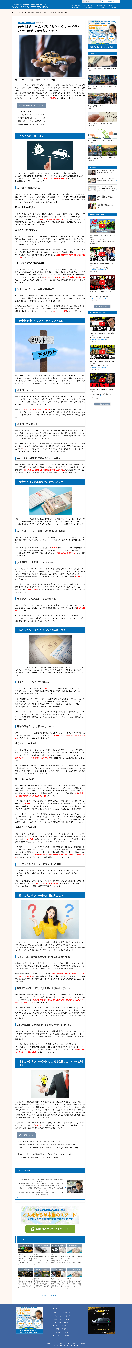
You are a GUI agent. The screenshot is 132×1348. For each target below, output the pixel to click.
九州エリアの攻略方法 (62, 1335)
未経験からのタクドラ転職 (101, 6)
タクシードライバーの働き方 (88, 6)
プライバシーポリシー (71, 1343)
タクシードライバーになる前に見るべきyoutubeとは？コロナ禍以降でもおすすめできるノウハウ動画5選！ (106, 189)
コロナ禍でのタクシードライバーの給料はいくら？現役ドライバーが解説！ (105, 205)
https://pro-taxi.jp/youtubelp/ (98, 269)
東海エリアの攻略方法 (62, 1329)
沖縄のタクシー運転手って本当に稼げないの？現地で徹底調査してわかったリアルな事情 (102, 361)
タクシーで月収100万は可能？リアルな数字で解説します (102, 333)
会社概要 (83, 1343)
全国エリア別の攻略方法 (113, 6)
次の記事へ (54, 1296)
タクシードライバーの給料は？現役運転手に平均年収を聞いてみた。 (105, 180)
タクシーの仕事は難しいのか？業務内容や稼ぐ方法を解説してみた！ (105, 172)
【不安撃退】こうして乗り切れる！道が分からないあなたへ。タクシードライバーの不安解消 (102, 235)
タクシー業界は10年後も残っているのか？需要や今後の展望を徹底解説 (106, 197)
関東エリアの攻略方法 (62, 1325)
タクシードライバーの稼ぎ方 (76, 6)
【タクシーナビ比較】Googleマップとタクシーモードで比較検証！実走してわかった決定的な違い (102, 263)
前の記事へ (45, 1296)
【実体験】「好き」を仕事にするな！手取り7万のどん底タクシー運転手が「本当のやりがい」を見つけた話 (102, 389)
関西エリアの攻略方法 (62, 1332)
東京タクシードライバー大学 (54, 1343)
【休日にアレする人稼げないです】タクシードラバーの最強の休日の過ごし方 (102, 292)
